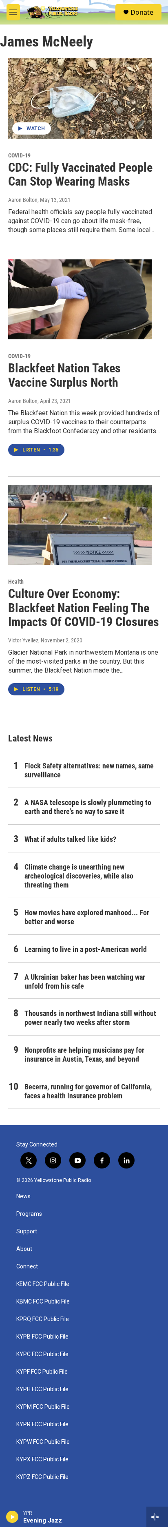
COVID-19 (19, 155)
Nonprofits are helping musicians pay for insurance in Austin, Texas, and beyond (84, 1054)
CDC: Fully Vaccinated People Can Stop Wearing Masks (80, 174)
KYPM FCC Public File (43, 1407)
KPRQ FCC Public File (42, 1319)
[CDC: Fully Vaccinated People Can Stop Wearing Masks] (80, 98)
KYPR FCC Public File (42, 1424)
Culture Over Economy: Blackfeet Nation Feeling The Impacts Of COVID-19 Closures (83, 607)
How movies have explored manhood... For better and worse (86, 917)
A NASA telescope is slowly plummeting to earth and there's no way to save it (87, 807)
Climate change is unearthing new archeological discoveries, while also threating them (78, 876)
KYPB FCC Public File (42, 1337)
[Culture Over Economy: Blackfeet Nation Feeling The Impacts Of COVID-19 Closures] (80, 525)
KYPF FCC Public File (42, 1372)
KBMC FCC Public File (43, 1302)
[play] (12, 1517)
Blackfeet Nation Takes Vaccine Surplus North (64, 375)
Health (16, 581)
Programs (29, 1214)
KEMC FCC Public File (42, 1284)
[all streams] (157, 1517)
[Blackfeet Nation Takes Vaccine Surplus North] (80, 299)
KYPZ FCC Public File (42, 1477)
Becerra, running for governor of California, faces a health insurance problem (88, 1091)
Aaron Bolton (23, 200)
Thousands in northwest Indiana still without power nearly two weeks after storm (90, 1018)
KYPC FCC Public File (42, 1354)
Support (26, 1231)
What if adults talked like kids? (70, 839)
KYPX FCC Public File (42, 1459)
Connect (27, 1267)
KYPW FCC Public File (43, 1442)
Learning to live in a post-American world (85, 949)
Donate (141, 12)
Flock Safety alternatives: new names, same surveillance (89, 770)
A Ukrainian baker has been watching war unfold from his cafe (84, 981)
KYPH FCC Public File (42, 1389)
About (24, 1249)
